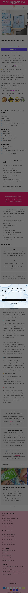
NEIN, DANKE (14, 303)
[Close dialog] (26, 285)
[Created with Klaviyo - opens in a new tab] (14, 308)
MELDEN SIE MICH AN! (14, 299)
